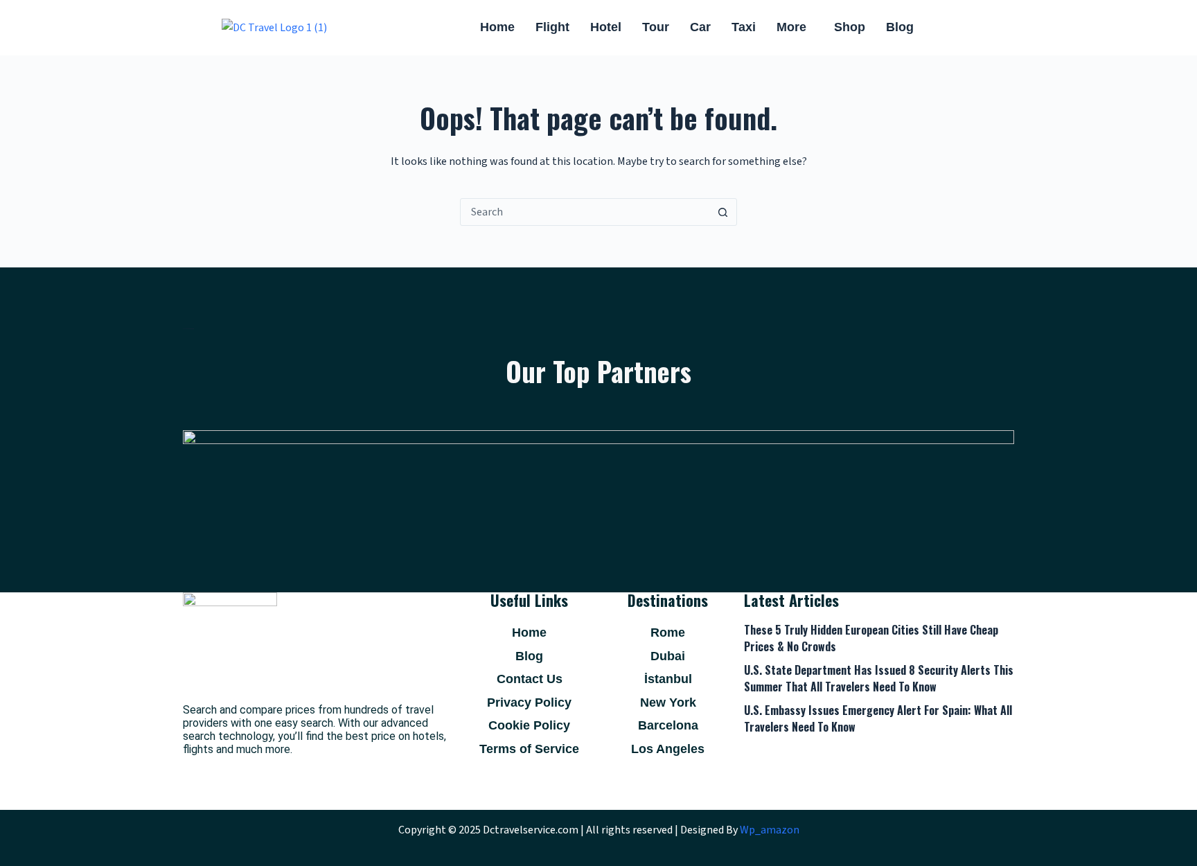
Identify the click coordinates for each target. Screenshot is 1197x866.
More (791, 27)
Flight (552, 27)
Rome (667, 632)
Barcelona (668, 725)
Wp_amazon (769, 830)
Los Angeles (667, 749)
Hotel (605, 27)
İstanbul (668, 679)
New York (668, 702)
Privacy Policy (529, 702)
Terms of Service (529, 749)
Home (497, 27)
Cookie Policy (529, 725)
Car (700, 27)
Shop (849, 27)
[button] (795, 27)
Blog (900, 27)
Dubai (667, 656)
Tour (655, 27)
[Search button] (722, 212)
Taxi (744, 27)
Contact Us (529, 679)
